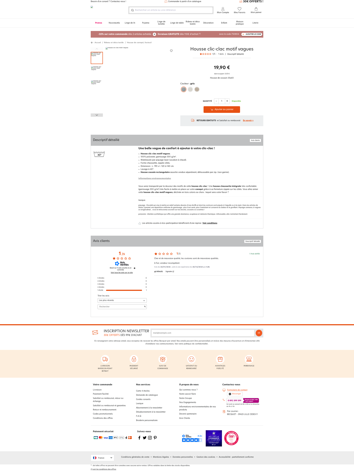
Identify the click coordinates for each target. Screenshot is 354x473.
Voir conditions (209, 223)
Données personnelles (183, 457)
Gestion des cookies (205, 457)
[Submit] (132, 10)
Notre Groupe (185, 398)
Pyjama (145, 23)
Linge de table (177, 23)
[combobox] (171, 10)
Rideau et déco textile (193, 23)
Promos (98, 23)
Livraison (97, 390)
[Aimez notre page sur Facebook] (139, 439)
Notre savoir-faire (187, 394)
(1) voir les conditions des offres (103, 469)
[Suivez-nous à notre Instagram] (150, 439)
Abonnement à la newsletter (149, 408)
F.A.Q (138, 416)
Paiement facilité (101, 394)
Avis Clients (184, 418)
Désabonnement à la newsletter (151, 412)
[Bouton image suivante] (97, 115)
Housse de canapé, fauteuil (139, 43)
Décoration (208, 23)
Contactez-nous (231, 385)
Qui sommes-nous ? (188, 390)
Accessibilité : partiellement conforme (236, 457)
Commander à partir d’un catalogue (184, 2)
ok (259, 333)
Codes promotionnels (103, 414)
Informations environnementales (154, 179)
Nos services (143, 385)
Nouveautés (114, 23)
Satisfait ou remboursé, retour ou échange (108, 399)
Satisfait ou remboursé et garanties (109, 406)
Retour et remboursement (104, 410)
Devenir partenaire (187, 414)
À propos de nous (189, 385)
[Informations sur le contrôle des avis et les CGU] (134, 268)
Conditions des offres (103, 418)
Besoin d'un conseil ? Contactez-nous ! (108, 2)
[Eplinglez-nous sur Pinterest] (155, 439)
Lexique (139, 404)
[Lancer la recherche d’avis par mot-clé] (145, 306)
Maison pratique (240, 23)
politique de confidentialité (196, 344)
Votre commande (102, 385)
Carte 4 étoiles (143, 391)
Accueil (98, 43)
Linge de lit (130, 23)
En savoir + (248, 121)
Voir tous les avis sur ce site (122, 273)
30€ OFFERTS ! (253, 1)
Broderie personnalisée (147, 420)
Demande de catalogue (147, 395)
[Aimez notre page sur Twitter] (144, 439)
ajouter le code (253, 34)
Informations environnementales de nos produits (197, 408)
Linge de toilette (161, 23)
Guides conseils (143, 399)
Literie (255, 23)
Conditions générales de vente (135, 457)
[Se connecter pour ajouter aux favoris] (171, 50)
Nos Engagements (187, 402)
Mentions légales (161, 457)
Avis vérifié (255, 253)
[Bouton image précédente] (97, 48)
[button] (102, 458)
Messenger (236, 394)
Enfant (224, 23)
